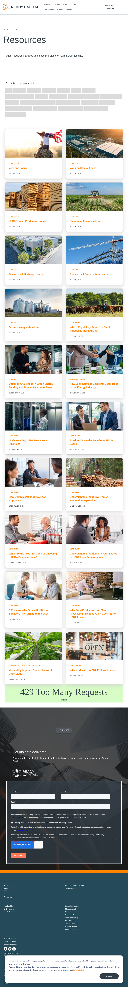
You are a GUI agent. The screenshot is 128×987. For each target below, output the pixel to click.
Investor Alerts (70, 929)
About (6, 885)
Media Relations (10, 944)
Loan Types (75, 323)
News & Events (71, 927)
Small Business (71, 888)
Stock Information (72, 906)
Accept (109, 976)
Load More (64, 730)
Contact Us (9, 935)
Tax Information (71, 924)
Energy (12, 379)
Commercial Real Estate (74, 885)
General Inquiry (10, 938)
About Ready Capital (14, 882)
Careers (7, 894)
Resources (8, 897)
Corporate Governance (74, 912)
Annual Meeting (71, 918)
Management (70, 909)
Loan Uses (14, 163)
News (6, 888)
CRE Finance (9, 909)
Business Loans (77, 379)
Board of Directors (72, 915)
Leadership (8, 906)
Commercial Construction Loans (25, 666)
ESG (5, 891)
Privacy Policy (78, 970)
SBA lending (76, 666)
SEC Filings (69, 921)
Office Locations (10, 941)
